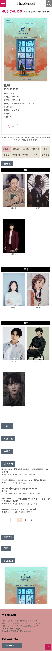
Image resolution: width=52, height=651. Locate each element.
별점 (45, 149)
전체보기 (6, 149)
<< (7, 520)
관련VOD (26, 155)
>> (44, 520)
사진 (36, 155)
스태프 (26, 149)
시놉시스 (36, 149)
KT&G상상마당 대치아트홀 (23, 103)
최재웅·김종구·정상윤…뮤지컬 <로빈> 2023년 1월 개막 (24, 480)
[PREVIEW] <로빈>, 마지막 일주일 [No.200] (18, 509)
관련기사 (16, 155)
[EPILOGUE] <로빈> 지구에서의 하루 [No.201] (19, 488)
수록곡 (6, 155)
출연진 (16, 149)
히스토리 (45, 155)
